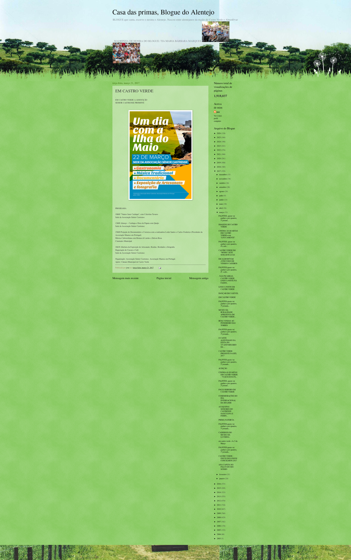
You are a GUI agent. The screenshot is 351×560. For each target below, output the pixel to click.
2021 (219, 154)
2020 (219, 158)
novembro (223, 178)
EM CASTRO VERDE (227, 297)
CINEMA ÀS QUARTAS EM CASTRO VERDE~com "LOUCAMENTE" (228, 234)
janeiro (222, 478)
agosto (222, 191)
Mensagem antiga (198, 278)
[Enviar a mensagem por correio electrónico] (160, 267)
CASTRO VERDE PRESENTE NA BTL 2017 (228, 353)
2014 (219, 492)
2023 (219, 146)
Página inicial (164, 278)
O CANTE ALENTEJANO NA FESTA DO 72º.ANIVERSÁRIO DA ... (227, 342)
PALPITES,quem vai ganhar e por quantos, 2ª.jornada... (228, 361)
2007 (219, 521)
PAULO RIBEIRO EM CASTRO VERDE (227, 390)
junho (221, 199)
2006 (219, 526)
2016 (219, 483)
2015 (219, 488)
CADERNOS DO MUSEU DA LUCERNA (225, 434)
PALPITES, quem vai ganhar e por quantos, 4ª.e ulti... (228, 243)
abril (221, 208)
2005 (219, 530)
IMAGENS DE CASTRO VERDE (228, 225)
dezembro (223, 174)
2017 (219, 171)
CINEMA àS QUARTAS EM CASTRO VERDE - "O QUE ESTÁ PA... (228, 374)
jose (218, 112)
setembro (223, 187)
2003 (219, 538)
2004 (219, 534)
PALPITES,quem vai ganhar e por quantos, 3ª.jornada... (228, 303)
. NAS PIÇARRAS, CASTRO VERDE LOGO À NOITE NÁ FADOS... (228, 279)
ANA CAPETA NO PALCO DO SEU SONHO (226, 466)
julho (221, 195)
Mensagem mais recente (125, 278)
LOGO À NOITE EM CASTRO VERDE (227, 287)
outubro (222, 183)
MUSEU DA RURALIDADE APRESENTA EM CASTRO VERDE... (227, 313)
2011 (219, 505)
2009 (219, 513)
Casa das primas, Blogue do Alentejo (163, 11)
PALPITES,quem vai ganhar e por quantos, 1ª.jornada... (228, 426)
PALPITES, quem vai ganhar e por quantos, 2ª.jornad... (228, 383)
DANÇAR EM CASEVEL (228, 293)
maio (221, 204)
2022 (219, 150)
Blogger (190, 554)
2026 (219, 133)
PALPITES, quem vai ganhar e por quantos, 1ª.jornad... (228, 218)
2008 (219, 517)
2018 (219, 166)
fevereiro (223, 474)
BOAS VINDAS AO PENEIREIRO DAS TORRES (227, 323)
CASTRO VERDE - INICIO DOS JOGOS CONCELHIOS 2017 (228, 458)
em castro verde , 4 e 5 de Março (228, 442)
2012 (219, 500)
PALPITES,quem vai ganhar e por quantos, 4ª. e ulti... (228, 269)
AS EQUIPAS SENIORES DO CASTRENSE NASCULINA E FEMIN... (226, 411)
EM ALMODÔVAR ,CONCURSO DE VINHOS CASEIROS (228, 261)
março (221, 212)
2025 (219, 137)
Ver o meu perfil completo (218, 118)
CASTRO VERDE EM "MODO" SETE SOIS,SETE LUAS (227, 252)
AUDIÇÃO (223, 368)
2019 (219, 162)
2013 (219, 496)
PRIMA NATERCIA (226, 419)
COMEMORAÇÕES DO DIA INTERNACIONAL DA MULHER (228, 399)
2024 (219, 141)
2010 (219, 509)
